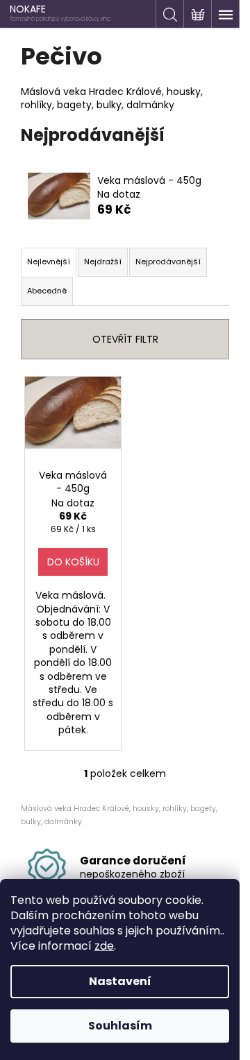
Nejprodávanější (168, 261)
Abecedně (47, 290)
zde (104, 946)
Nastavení (120, 981)
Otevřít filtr (125, 339)
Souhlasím (120, 1026)
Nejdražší (103, 261)
